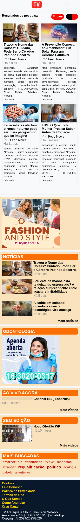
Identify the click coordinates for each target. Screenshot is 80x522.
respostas (64, 462)
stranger (9, 467)
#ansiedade (33, 462)
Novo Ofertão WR (46, 426)
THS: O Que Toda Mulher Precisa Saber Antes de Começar (58, 128)
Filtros (58, 16)
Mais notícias (68, 321)
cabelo (8, 472)
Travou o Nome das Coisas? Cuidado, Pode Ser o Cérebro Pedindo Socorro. (19, 50)
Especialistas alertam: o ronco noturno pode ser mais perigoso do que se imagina (21, 130)
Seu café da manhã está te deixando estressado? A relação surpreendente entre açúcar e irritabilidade (55, 286)
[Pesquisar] (75, 4)
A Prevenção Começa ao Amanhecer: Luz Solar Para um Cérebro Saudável (58, 50)
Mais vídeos (69, 410)
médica (49, 462)
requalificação (31, 467)
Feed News (18, 59)
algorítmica (22, 472)
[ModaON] (31, 223)
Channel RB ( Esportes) (51, 399)
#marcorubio (12, 462)
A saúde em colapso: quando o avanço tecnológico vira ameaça (52, 306)
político (54, 467)
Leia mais (9, 99)
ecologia (69, 467)
